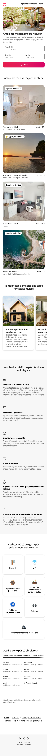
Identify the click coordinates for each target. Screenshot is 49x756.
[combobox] (24, 49)
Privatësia (19, 745)
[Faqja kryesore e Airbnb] (4, 3)
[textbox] (13, 57)
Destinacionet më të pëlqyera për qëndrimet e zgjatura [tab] (23, 655)
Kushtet (28, 745)
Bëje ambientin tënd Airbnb (31, 4)
